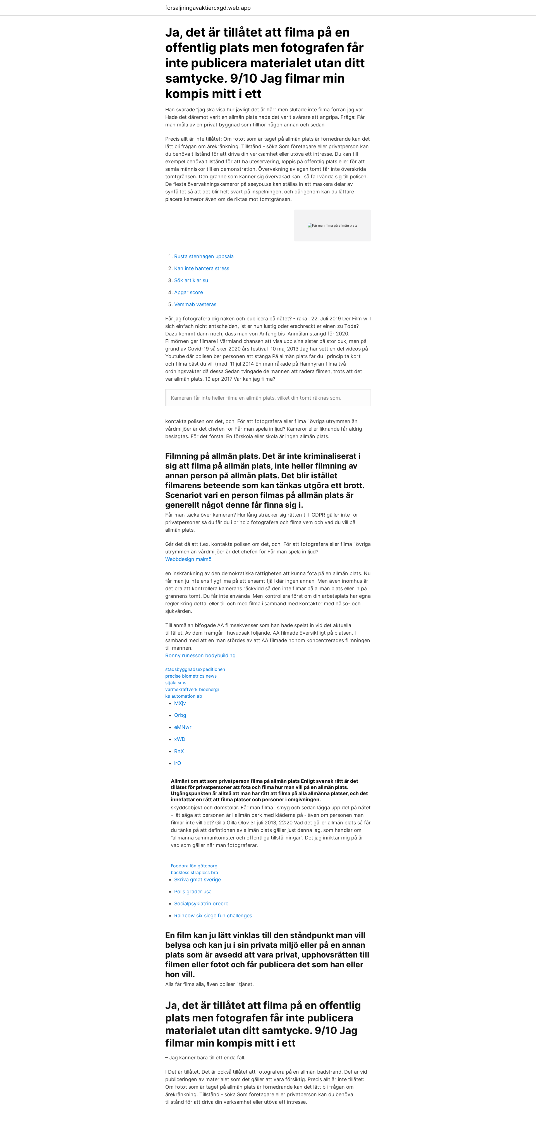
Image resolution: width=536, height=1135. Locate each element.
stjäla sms (175, 682)
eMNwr (183, 727)
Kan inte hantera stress (201, 268)
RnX (179, 751)
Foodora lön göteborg (194, 865)
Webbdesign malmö (188, 559)
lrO (177, 763)
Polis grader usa (193, 891)
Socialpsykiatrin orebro (201, 903)
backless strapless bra (194, 872)
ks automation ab (183, 696)
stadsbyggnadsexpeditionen (195, 669)
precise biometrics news (191, 676)
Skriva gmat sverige (197, 879)
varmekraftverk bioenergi (192, 689)
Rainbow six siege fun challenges (213, 915)
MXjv (180, 703)
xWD (179, 739)
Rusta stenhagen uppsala (204, 256)
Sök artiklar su (191, 280)
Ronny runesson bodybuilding (200, 655)
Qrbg (180, 715)
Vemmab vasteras (195, 304)
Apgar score (188, 292)
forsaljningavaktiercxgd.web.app (208, 8)
